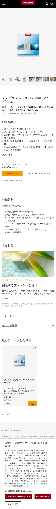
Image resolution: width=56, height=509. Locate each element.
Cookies (29, 491)
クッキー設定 (13, 504)
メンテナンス (9, 316)
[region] (28, 474)
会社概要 (8, 491)
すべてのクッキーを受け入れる (18, 497)
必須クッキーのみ (43, 497)
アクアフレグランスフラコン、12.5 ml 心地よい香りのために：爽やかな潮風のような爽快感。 (19, 391)
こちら (11, 110)
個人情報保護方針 (19, 491)
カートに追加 (12, 174)
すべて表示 (6, 414)
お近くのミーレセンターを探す (38, 174)
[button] (9, 4)
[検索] (46, 3)
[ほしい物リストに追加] (34, 347)
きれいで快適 (9, 325)
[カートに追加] (32, 403)
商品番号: (6, 206)
